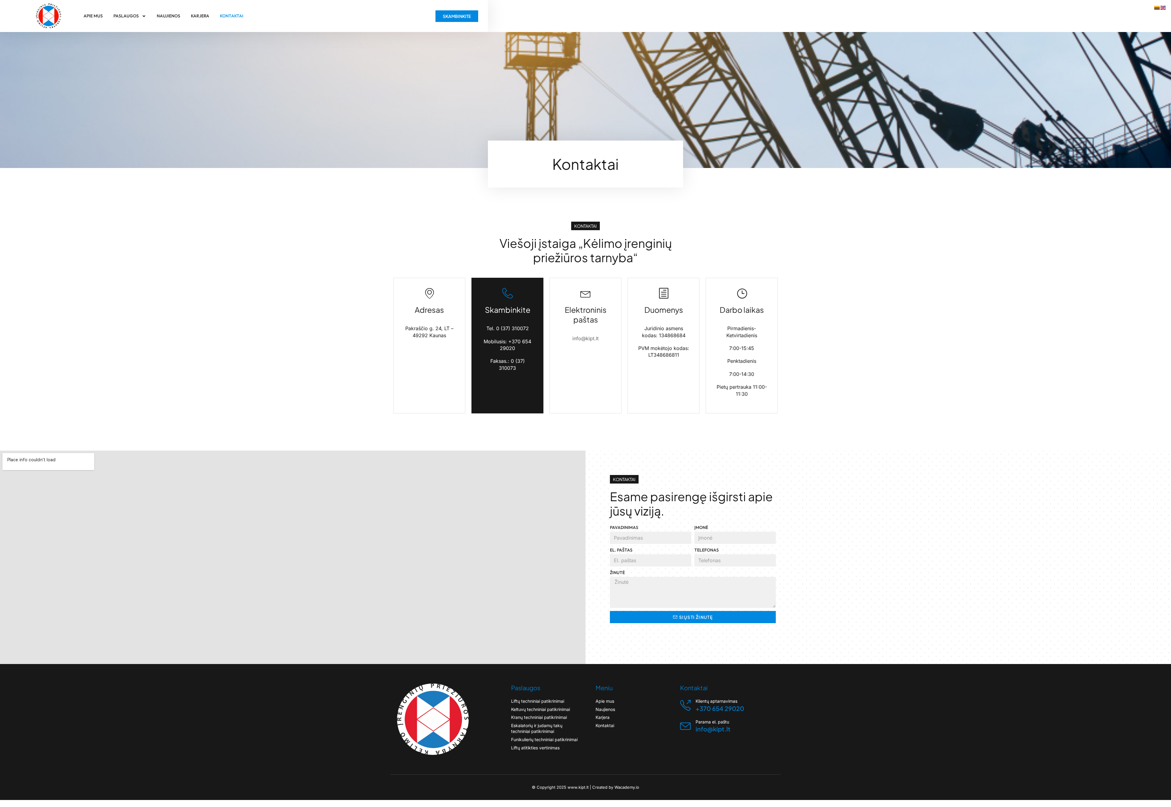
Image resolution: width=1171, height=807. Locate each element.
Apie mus (93, 16)
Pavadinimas (624, 527)
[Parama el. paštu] (685, 726)
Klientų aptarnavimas (716, 701)
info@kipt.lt (585, 338)
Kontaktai (231, 16)
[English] (1163, 8)
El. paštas (621, 550)
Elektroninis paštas (586, 315)
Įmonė (701, 527)
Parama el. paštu (712, 721)
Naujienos (168, 16)
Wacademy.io (626, 787)
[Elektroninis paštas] (585, 293)
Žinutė (617, 572)
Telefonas (706, 550)
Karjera (200, 16)
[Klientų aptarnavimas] (685, 705)
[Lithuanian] (1157, 8)
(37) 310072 (515, 328)
